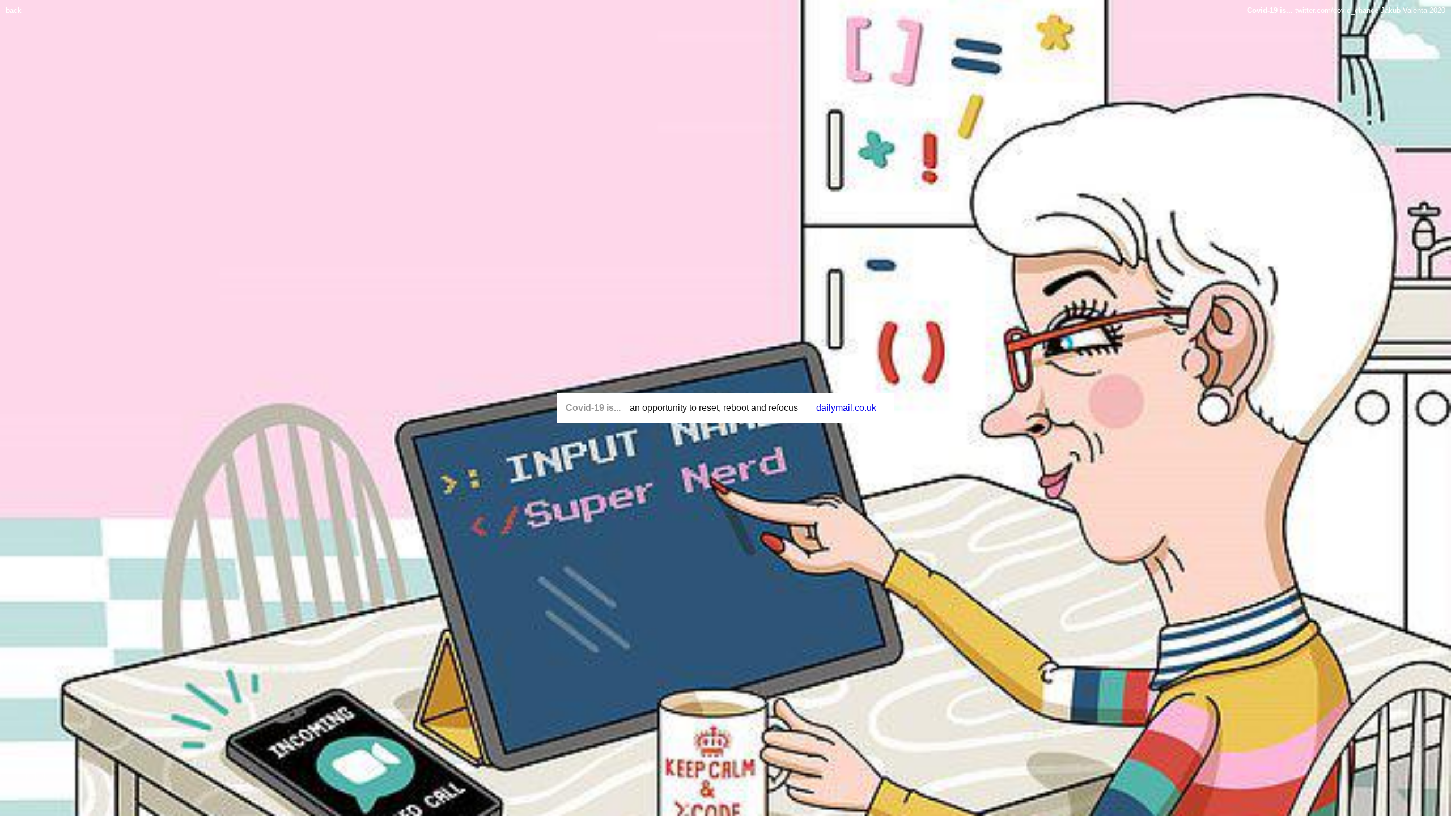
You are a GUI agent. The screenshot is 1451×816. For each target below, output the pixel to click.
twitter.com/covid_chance (1336, 10)
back (14, 10)
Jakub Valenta (1404, 10)
